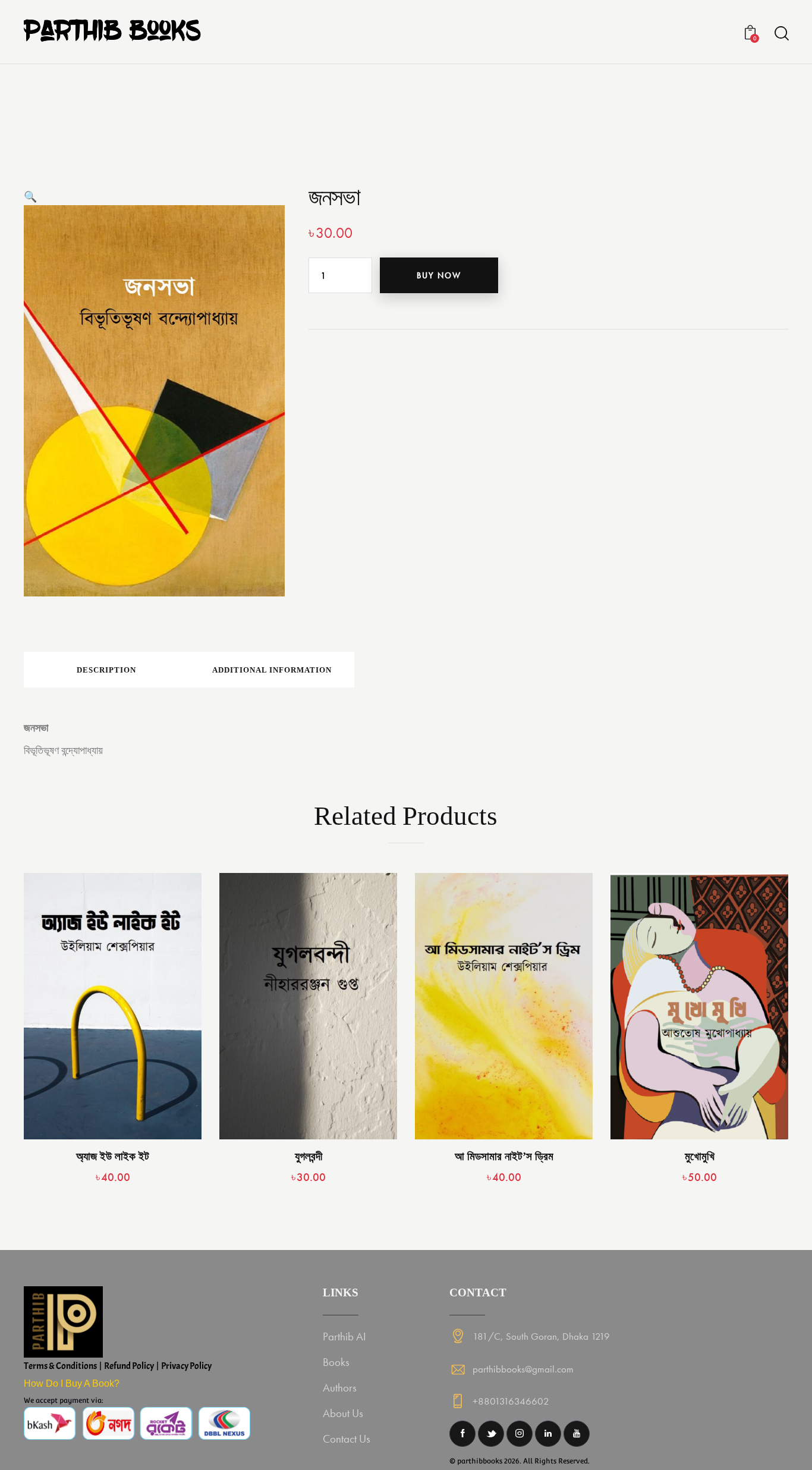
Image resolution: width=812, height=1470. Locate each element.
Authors (340, 1387)
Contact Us (346, 1438)
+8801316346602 (511, 1401)
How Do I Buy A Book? (71, 1383)
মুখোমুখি (700, 1156)
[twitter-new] (491, 1434)
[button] (30, 196)
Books (336, 1362)
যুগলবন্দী (308, 1156)
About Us (343, 1413)
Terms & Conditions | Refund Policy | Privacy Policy (118, 1366)
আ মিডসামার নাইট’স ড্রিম (504, 1156)
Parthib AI (344, 1336)
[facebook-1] (462, 1434)
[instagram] (519, 1434)
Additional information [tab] (272, 669)
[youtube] (577, 1434)
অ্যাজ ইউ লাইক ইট (112, 1156)
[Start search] (780, 33)
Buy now (439, 275)
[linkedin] (548, 1434)
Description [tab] (106, 669)
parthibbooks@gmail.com (523, 1368)
